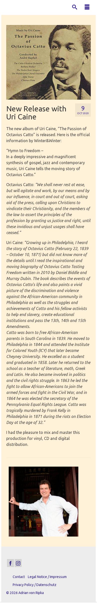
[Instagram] (18, 563)
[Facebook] (10, 563)
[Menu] (87, 7)
